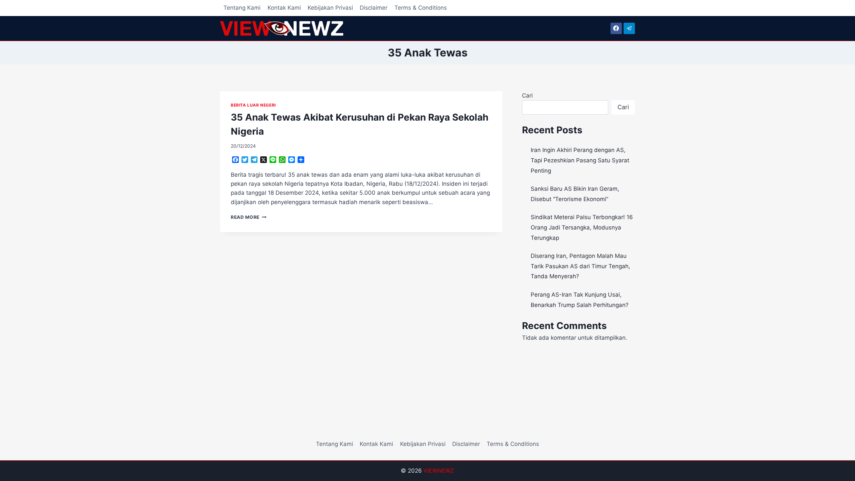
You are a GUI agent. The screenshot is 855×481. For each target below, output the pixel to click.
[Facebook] (616, 28)
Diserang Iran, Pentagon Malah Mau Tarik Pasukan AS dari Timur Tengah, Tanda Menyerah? (580, 266)
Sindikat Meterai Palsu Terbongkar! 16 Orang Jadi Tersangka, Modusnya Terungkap (582, 227)
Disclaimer (373, 7)
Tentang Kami (242, 7)
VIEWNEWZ (438, 470)
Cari (527, 95)
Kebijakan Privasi (330, 7)
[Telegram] (629, 28)
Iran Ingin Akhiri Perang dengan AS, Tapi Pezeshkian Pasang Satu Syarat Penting (580, 160)
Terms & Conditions (420, 7)
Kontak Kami (284, 7)
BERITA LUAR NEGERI (253, 105)
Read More (249, 217)
